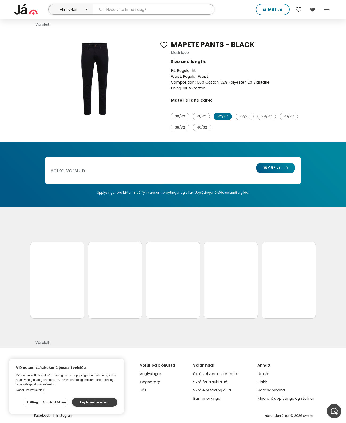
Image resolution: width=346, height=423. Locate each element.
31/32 (201, 116)
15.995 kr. (272, 168)
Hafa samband (271, 390)
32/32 (223, 116)
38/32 (180, 127)
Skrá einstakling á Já (212, 390)
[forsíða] (30, 9)
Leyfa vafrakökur (94, 402)
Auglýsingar (150, 373)
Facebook (42, 415)
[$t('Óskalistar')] (298, 9)
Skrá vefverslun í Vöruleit (216, 373)
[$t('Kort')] (312, 9)
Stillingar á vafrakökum (46, 402)
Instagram (64, 415)
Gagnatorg (150, 382)
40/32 (202, 127)
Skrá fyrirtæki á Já (210, 382)
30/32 (180, 116)
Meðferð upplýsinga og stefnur (285, 398)
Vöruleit (42, 24)
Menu (327, 9)
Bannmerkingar (207, 398)
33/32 (245, 116)
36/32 (289, 116)
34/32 (267, 116)
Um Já (263, 373)
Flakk (262, 382)
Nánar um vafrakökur (30, 390)
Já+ (143, 390)
